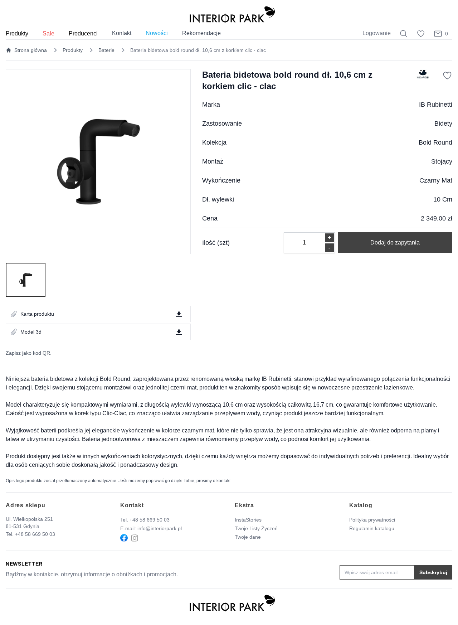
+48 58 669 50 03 (35, 534)
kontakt (223, 480)
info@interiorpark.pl (159, 528)
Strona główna (30, 50)
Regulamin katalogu (371, 528)
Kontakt (121, 33)
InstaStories (248, 520)
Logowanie (376, 33)
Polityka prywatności (372, 520)
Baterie (106, 50)
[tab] (25, 280)
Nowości (157, 33)
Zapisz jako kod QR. (29, 353)
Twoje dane (248, 537)
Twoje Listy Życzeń (256, 528)
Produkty (73, 50)
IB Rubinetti (435, 104)
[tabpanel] (98, 161)
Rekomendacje (201, 33)
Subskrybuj (433, 572)
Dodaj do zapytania (395, 242)
